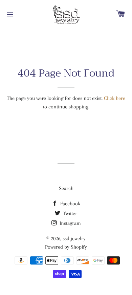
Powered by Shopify (66, 247)
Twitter (69, 213)
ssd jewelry (74, 238)
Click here (114, 98)
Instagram (69, 223)
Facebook (69, 204)
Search (66, 188)
